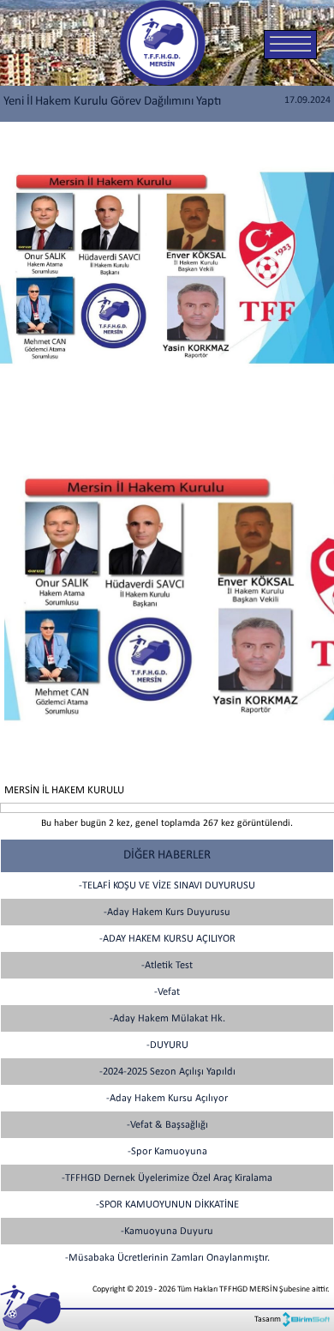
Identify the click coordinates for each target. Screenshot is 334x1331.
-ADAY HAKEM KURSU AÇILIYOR (167, 939)
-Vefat (167, 992)
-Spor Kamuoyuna (167, 1152)
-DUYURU (167, 1045)
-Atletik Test (167, 966)
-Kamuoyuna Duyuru (167, 1231)
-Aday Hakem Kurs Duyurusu (167, 912)
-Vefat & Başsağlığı (167, 1125)
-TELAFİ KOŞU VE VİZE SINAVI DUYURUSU (167, 886)
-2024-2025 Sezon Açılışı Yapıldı (167, 1072)
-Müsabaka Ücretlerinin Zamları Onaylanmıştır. (167, 1258)
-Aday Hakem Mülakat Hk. (167, 1019)
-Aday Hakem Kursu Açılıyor (167, 1098)
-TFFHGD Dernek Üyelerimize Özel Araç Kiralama (167, 1178)
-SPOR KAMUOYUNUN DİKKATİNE (167, 1205)
